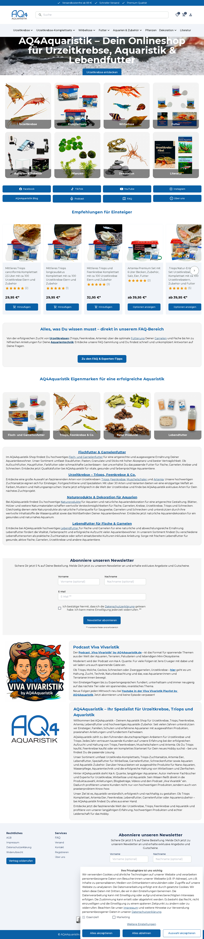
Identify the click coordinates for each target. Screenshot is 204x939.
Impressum (131, 907)
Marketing (123, 917)
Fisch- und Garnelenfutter (86, 457)
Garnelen (161, 338)
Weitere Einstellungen (141, 924)
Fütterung (138, 338)
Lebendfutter (70, 528)
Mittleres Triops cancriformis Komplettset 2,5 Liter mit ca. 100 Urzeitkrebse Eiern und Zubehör (21, 276)
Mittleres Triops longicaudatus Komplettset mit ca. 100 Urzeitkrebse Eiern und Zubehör (61, 276)
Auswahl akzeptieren (181, 933)
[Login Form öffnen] (190, 15)
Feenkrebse (118, 479)
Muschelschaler (137, 479)
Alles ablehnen (141, 933)
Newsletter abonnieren (102, 620)
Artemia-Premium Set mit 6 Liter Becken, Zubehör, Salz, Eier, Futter (144, 272)
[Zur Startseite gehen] (20, 15)
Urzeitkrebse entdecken (102, 72)
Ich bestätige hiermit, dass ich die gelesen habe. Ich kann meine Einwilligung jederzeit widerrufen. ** (104, 608)
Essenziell (92, 917)
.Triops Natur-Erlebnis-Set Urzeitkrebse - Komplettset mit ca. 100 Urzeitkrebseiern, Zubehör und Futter (183, 276)
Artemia (159, 479)
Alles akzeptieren (101, 933)
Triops (105, 479)
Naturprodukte (71, 501)
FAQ (57, 837)
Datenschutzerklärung (120, 606)
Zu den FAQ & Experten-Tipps (102, 358)
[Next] (194, 270)
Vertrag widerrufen (21, 860)
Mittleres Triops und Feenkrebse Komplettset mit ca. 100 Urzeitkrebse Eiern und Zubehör (103, 274)
